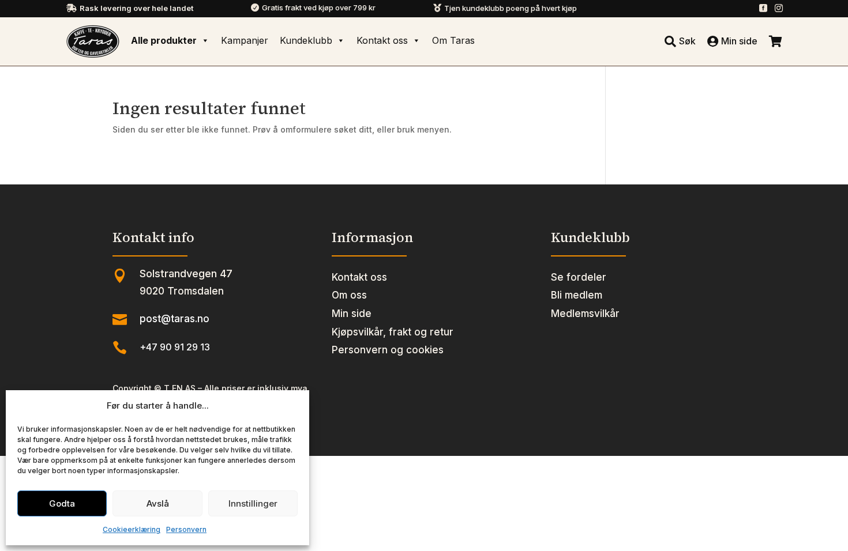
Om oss (349, 295)
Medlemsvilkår (585, 313)
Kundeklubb (306, 40)
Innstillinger (252, 503)
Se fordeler (578, 277)
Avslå (158, 503)
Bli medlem (576, 295)
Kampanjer (244, 40)
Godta (62, 503)
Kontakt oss (382, 40)
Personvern (186, 529)
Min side (352, 313)
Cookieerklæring (131, 529)
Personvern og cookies (388, 350)
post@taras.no (174, 318)
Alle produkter (164, 40)
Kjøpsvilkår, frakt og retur (392, 332)
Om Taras (453, 40)
